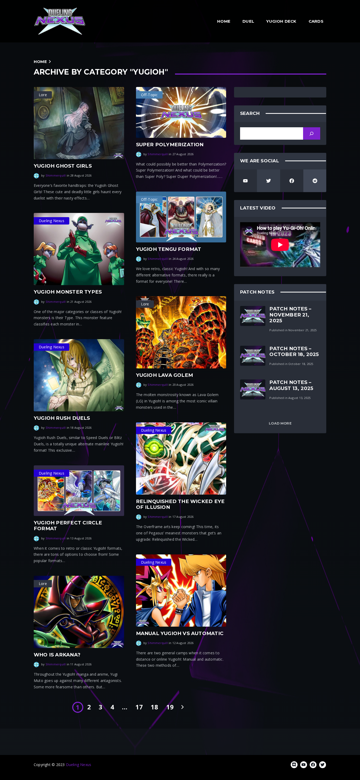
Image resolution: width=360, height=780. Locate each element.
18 (154, 707)
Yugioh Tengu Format (168, 249)
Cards (316, 21)
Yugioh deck (281, 21)
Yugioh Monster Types (68, 292)
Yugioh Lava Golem (164, 375)
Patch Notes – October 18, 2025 (294, 351)
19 (170, 707)
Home (223, 21)
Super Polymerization (170, 145)
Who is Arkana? (57, 655)
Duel (248, 21)
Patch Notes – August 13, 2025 (291, 385)
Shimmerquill (56, 175)
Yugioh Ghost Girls (63, 166)
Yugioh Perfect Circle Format (68, 526)
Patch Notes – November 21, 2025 (290, 314)
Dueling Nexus (78, 764)
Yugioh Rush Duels (62, 418)
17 (139, 707)
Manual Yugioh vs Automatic (179, 633)
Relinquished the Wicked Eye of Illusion (180, 504)
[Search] (311, 133)
